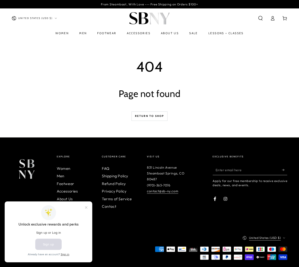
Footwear (65, 183)
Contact (109, 206)
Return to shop (149, 116)
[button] (260, 18)
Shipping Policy (115, 176)
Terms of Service (117, 199)
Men (60, 176)
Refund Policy (114, 183)
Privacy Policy (114, 191)
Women (64, 168)
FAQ (106, 168)
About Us (65, 199)
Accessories (67, 191)
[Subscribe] (284, 170)
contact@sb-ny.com (162, 191)
